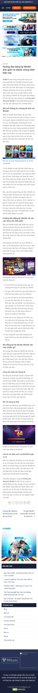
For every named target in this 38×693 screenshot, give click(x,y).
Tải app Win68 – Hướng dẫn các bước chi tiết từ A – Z (27, 513)
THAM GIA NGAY (29, 8)
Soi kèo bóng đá (9, 621)
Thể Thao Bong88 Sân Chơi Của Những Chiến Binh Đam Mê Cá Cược (17, 593)
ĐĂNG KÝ (17, 8)
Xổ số (6, 628)
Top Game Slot (9, 625)
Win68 (5, 80)
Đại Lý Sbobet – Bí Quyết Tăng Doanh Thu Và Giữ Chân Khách (18, 600)
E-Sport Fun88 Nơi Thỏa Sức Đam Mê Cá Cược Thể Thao (18, 581)
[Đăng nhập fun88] (19, 52)
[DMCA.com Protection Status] (19, 689)
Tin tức (5, 64)
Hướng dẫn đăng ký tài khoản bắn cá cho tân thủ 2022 (10, 513)
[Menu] (3, 7)
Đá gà (6, 636)
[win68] (8, 7)
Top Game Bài (9, 617)
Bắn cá (6, 632)
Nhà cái (6, 613)
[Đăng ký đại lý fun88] (19, 18)
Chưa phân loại (9, 640)
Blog (5, 609)
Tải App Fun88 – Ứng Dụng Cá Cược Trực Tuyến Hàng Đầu (18, 587)
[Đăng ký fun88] (19, 544)
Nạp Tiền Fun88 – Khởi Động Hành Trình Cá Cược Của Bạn (19, 574)
